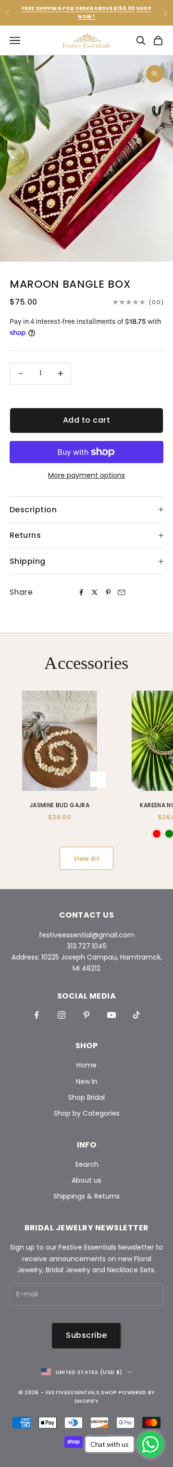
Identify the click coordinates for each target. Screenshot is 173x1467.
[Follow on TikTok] (136, 1015)
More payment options (86, 475)
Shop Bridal (86, 1097)
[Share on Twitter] (95, 592)
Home (86, 1065)
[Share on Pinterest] (108, 592)
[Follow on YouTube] (111, 1015)
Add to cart (86, 420)
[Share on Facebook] (81, 592)
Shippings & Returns (86, 1196)
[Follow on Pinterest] (86, 1015)
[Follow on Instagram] (61, 1015)
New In (87, 1081)
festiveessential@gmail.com (87, 935)
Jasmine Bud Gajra (59, 805)
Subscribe (86, 1335)
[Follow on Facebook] (36, 1015)
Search (87, 1164)
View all (86, 858)
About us (86, 1180)
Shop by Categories (87, 1113)
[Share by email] (121, 592)
